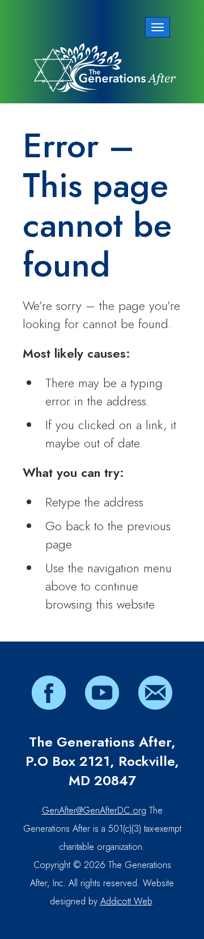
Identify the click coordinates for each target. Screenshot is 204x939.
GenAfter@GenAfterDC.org (94, 810)
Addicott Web (126, 901)
